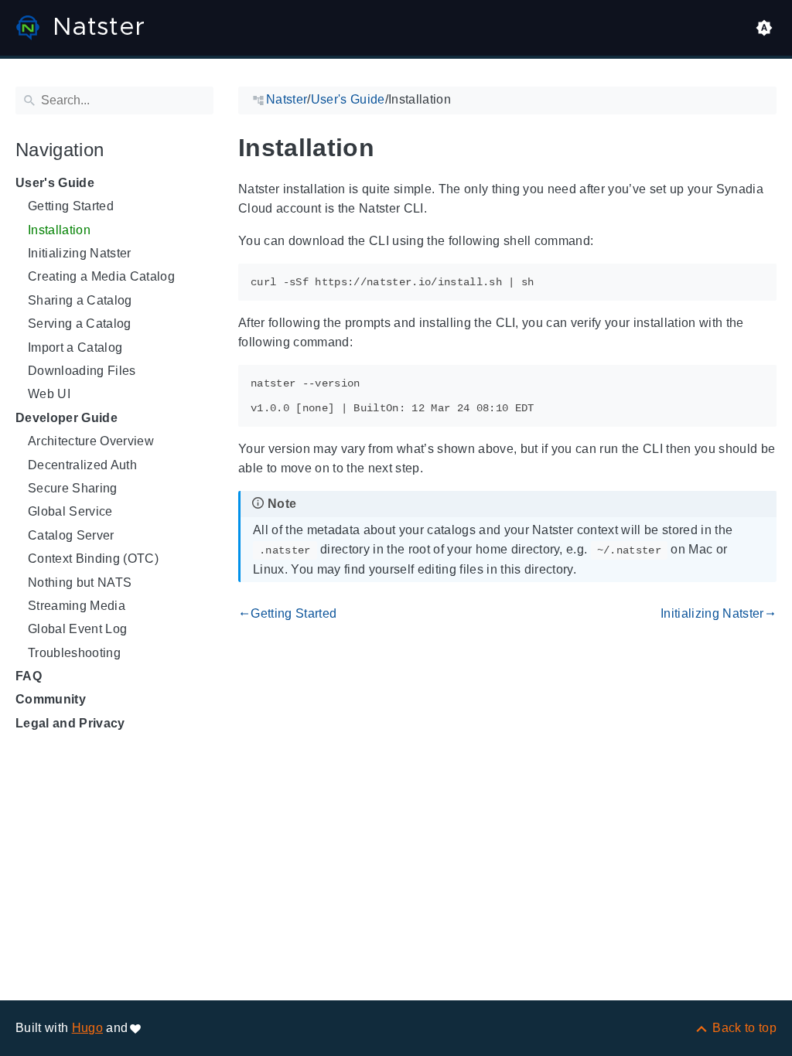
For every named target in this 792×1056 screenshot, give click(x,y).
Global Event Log (77, 628)
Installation (59, 230)
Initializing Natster (79, 253)
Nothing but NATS (79, 582)
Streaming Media (76, 605)
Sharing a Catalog (80, 300)
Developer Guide (66, 417)
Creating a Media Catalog (101, 276)
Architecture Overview (91, 441)
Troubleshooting (74, 652)
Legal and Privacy (70, 723)
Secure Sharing (73, 488)
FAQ (28, 676)
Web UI (49, 393)
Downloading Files (82, 370)
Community (50, 699)
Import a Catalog (75, 347)
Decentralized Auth (82, 465)
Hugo (87, 1027)
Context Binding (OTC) (93, 558)
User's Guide (54, 182)
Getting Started (71, 206)
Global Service (70, 511)
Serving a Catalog (79, 323)
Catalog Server (71, 535)
